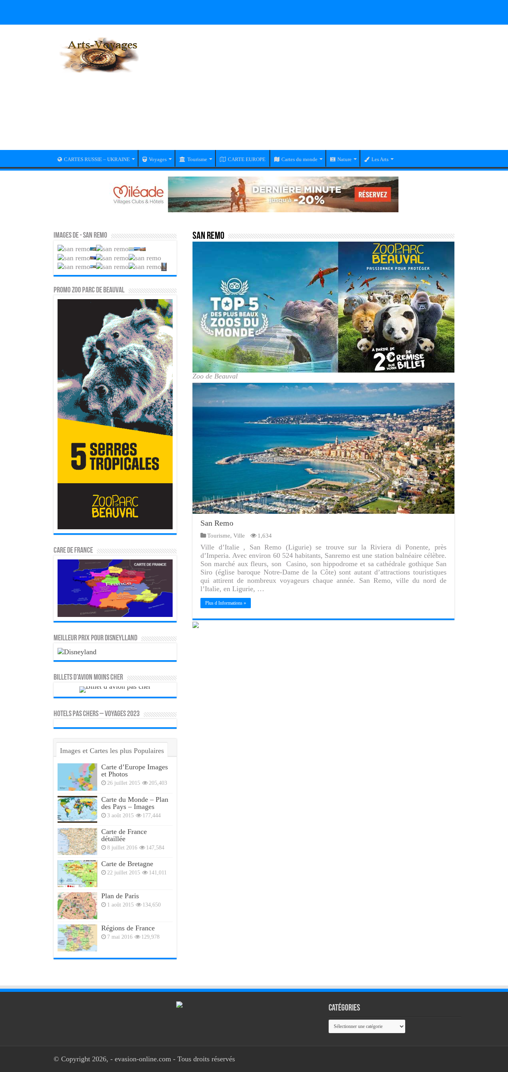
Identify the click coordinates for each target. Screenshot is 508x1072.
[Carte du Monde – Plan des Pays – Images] (77, 809)
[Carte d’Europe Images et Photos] (77, 776)
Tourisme (197, 159)
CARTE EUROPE (247, 159)
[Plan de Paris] (77, 905)
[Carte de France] (115, 588)
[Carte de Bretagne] (77, 873)
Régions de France (128, 928)
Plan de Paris (120, 896)
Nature (344, 159)
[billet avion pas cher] (115, 689)
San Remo (216, 523)
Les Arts (380, 159)
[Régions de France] (77, 937)
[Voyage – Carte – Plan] (99, 53)
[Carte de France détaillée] (77, 841)
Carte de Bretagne (127, 864)
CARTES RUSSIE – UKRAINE (97, 159)
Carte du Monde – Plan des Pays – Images (134, 803)
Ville (239, 535)
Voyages (158, 159)
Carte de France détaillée (124, 835)
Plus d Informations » (225, 603)
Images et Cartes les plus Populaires (112, 751)
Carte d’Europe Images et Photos (134, 770)
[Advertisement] (304, 92)
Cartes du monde (299, 159)
